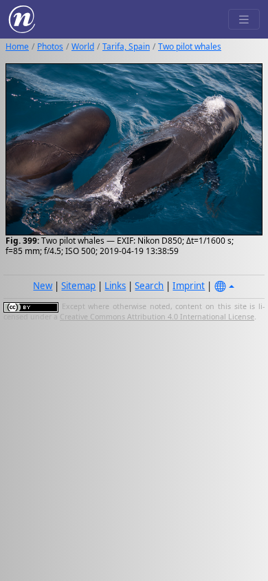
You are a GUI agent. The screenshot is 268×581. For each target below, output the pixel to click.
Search (149, 285)
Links (115, 285)
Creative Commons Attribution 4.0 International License (157, 316)
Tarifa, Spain (126, 46)
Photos (50, 46)
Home (17, 46)
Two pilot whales (189, 46)
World (82, 46)
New (42, 285)
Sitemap (78, 285)
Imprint (188, 285)
